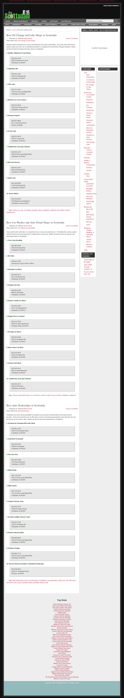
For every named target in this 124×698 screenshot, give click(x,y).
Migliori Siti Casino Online (62, 663)
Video (114, 24)
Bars (87, 212)
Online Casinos (62, 628)
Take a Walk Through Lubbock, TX (88, 267)
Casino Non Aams (62, 643)
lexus (74, 580)
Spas (88, 176)
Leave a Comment (72, 38)
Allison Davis (27, 38)
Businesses (17, 24)
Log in (77, 683)
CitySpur (71, 683)
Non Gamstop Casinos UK (62, 604)
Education (27, 24)
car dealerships (52, 580)
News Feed (107, 5)
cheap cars (61, 580)
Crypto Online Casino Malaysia (62, 667)
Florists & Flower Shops (89, 115)
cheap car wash (46, 395)
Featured (38, 24)
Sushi (88, 225)
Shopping (105, 24)
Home (8, 21)
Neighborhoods (91, 194)
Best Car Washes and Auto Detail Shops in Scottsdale (35, 222)
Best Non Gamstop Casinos (62, 619)
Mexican (89, 222)
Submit (44, 21)
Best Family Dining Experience (90, 217)
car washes (36, 395)
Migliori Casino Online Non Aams (62, 646)
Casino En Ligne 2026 (62, 660)
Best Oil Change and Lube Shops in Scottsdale (31, 35)
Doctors (88, 170)
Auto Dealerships (23, 411)
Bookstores (90, 102)
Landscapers (90, 125)
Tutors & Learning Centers (89, 152)
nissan (19, 582)
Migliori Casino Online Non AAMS (62, 672)
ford (67, 580)
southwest (53, 210)
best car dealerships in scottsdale (35, 580)
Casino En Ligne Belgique (62, 651)
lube (21, 210)
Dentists (89, 168)
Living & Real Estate (78, 24)
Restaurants (93, 24)
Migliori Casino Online (62, 668)
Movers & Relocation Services (89, 130)
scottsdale (45, 210)
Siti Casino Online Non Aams (62, 606)
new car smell (56, 395)
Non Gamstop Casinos (62, 623)
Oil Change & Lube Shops (26, 41)
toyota (42, 582)
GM (70, 580)
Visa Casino (62, 653)
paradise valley (37, 210)
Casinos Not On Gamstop (62, 609)
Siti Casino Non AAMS (62, 675)
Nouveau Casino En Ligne (62, 655)
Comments (115, 5)
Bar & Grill (89, 209)
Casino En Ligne (62, 665)
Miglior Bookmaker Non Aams (62, 674)
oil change (27, 210)
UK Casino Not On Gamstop (62, 636)
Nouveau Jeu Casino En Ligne (62, 657)
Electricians (90, 110)
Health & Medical (51, 24)
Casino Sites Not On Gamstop (62, 631)
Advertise (34, 21)
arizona (14, 210)
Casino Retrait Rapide (62, 658)
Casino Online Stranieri (62, 670)
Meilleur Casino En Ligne (62, 624)
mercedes (9, 582)
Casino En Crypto (62, 650)
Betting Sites (62, 612)
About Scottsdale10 (21, 21)
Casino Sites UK (62, 633)
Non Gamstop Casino (62, 614)
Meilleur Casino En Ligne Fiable (62, 638)
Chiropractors (90, 165)
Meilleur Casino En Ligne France (62, 626)
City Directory (66, 21)
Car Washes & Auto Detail (26, 228)
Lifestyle (64, 24)
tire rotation (61, 210)
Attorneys (89, 100)
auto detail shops (23, 395)
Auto (7, 24)
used (46, 582)
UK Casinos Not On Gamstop (62, 645)
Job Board (54, 21)
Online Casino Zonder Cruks (62, 640)
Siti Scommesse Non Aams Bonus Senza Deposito (62, 677)
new (15, 582)
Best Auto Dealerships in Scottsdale (25, 405)
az (19, 210)
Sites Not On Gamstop (62, 621)
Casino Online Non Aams (62, 648)
